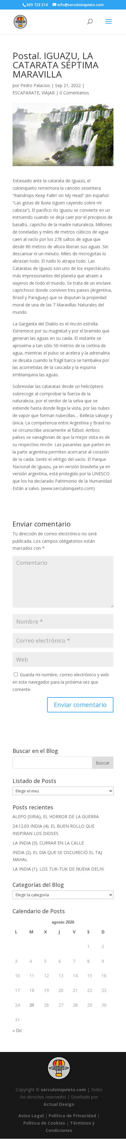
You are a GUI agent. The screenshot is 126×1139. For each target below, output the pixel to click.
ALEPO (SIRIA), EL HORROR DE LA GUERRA (56, 816)
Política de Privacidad (72, 1115)
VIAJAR (48, 93)
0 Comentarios (74, 93)
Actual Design (58, 1104)
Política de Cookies (44, 1123)
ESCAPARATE (26, 93)
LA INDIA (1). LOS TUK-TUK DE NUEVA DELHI (58, 869)
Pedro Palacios (35, 85)
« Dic (17, 1030)
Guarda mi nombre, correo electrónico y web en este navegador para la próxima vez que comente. (61, 682)
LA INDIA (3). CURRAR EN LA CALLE (48, 843)
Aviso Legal (31, 1115)
